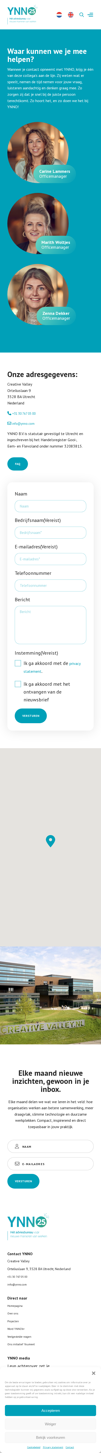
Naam (21, 494)
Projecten (13, 1321)
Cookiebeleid (33, 1447)
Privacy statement (53, 1447)
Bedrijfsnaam (38, 520)
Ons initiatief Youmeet (21, 1344)
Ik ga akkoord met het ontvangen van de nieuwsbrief (47, 692)
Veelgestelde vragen (19, 1336)
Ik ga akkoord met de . (52, 667)
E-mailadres (36, 546)
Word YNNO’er (16, 1329)
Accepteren (50, 1410)
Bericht (22, 599)
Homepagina (15, 1306)
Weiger (50, 1424)
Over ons (12, 1313)
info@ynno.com (23, 424)
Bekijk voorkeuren (50, 1437)
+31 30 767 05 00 (24, 414)
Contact (70, 1447)
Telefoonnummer (33, 573)
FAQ (17, 464)
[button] (93, 1373)
